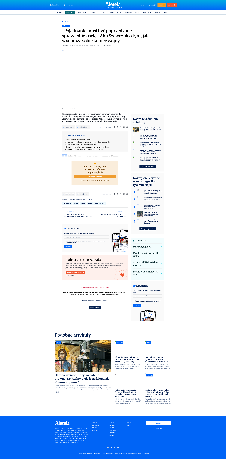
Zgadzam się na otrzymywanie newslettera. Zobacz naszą (85, 241)
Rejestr (161, 5)
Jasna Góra (120, 342)
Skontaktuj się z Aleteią (134, 453)
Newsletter (112, 425)
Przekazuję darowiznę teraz (74, 272)
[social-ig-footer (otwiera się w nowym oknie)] (118, 448)
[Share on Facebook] (114, 127)
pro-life (58, 342)
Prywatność (145, 453)
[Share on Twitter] (120, 127)
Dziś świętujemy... (142, 246)
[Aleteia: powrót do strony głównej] (113, 4)
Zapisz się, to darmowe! (95, 177)
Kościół (137, 12)
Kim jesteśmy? (98, 453)
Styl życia (102, 12)
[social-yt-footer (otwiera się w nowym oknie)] (108, 448)
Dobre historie (82, 12)
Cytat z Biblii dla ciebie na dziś (145, 264)
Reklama (111, 435)
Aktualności (128, 12)
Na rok (128, 425)
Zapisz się (68, 246)
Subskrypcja (112, 430)
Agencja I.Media (94, 45)
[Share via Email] (124, 127)
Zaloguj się (153, 5)
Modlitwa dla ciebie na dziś (145, 273)
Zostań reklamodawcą (121, 453)
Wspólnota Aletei (100, 203)
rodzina (149, 342)
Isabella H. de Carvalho (82, 45)
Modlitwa (69, 12)
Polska (165, 12)
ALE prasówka (67, 203)
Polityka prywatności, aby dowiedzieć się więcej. (147, 301)
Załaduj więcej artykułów (147, 166)
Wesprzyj (170, 5)
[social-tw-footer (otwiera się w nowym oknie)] (114, 448)
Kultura (119, 12)
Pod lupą (111, 12)
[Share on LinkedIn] (117, 127)
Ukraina (83, 203)
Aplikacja (111, 428)
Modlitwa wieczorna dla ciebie (146, 254)
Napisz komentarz (95, 307)
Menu (60, 12)
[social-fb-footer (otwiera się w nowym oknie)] (111, 448)
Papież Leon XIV (147, 12)
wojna (90, 203)
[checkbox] (64, 241)
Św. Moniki (119, 8)
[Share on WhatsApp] (127, 127)
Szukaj (71, 5)
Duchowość (93, 12)
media (76, 203)
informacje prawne (108, 453)
